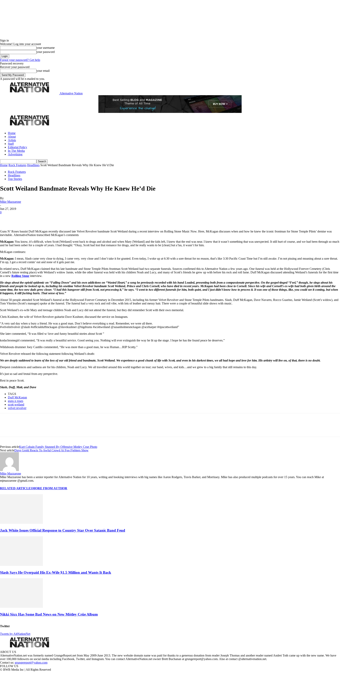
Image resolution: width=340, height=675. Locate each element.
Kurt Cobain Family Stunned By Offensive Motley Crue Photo (58, 446)
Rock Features (17, 165)
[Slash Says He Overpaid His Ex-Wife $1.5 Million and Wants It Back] (21, 564)
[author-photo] (9, 470)
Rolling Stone (20, 276)
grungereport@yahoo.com (31, 662)
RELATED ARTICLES (16, 488)
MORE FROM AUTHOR (49, 488)
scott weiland (16, 404)
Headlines (33, 165)
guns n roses (15, 401)
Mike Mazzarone (10, 201)
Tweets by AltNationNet (15, 633)
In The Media (16, 150)
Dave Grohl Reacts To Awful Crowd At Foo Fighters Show (51, 450)
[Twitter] (20, 218)
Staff (11, 143)
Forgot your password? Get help (20, 60)
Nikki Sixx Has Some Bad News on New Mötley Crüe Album (49, 614)
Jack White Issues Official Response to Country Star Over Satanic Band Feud (62, 530)
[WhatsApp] (47, 218)
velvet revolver (17, 408)
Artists (12, 140)
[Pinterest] (34, 218)
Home (12, 133)
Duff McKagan (17, 397)
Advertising (15, 154)
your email (43, 70)
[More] (61, 218)
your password (45, 51)
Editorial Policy (17, 147)
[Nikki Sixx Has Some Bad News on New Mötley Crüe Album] (21, 606)
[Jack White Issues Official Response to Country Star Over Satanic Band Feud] (21, 522)
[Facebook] (6, 218)
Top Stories (15, 179)
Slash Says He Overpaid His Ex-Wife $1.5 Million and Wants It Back (55, 572)
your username (45, 47)
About (12, 136)
